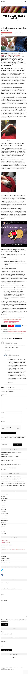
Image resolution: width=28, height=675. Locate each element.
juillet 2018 (3, 524)
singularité (22, 333)
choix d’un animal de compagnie (10, 55)
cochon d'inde (23, 331)
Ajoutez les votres (18, 338)
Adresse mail (3, 641)
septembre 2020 (4, 494)
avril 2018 (3, 531)
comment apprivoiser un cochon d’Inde (11, 321)
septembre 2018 (4, 520)
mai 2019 (3, 502)
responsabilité (16, 333)
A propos (3, 631)
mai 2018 (3, 529)
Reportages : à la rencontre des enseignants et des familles (13, 549)
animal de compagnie (15, 331)
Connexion (3, 556)
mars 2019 (3, 507)
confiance (3, 333)
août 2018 (3, 522)
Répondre (8, 350)
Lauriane (15, 32)
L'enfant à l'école (4, 540)
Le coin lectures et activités (6, 544)
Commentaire (3, 394)
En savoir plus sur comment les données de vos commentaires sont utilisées (13, 437)
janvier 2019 (3, 511)
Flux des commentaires (5, 560)
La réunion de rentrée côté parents (14, 476)
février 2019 (3, 509)
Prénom (2, 646)
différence (8, 333)
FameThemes (10, 669)
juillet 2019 (3, 500)
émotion (11, 333)
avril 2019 (3, 505)
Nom (2, 412)
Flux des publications (5, 558)
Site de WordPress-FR (5, 562)
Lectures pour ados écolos (7, 460)
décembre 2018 (4, 513)
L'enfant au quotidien (6, 32)
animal (9, 331)
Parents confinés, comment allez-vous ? (10, 456)
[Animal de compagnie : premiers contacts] (14, 44)
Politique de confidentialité (6, 633)
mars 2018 (3, 533)
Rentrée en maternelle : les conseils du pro (11, 464)
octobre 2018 (4, 518)
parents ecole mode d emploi (14, 16)
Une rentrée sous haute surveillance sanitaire (11, 452)
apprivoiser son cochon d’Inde (10, 322)
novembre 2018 (4, 515)
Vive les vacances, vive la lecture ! (8, 468)
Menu (3, 1)
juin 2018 (3, 526)
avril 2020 (3, 496)
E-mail (2, 417)
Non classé (3, 547)
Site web (3, 421)
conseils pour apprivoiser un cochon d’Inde (12, 319)
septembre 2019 (4, 498)
